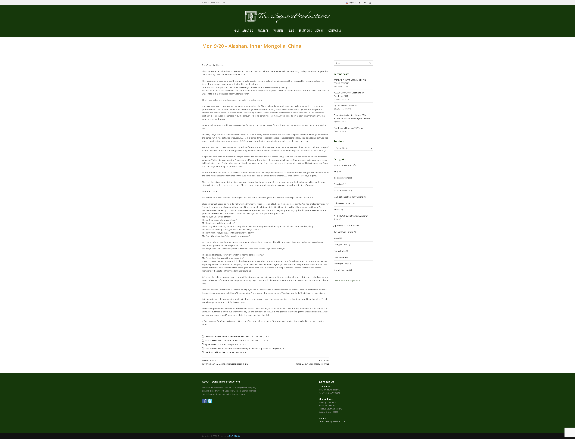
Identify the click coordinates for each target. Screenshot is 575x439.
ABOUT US (247, 31)
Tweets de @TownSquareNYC (347, 280)
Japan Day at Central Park (345, 225)
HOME (236, 31)
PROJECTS (263, 31)
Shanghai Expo (340, 244)
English (351, 2)
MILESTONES (305, 31)
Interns (337, 209)
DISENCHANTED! (341, 190)
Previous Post (225, 362)
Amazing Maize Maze (343, 165)
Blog (336, 171)
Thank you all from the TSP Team (219, 352)
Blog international (342, 177)
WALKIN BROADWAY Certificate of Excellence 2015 (227, 340)
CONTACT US (335, 31)
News (336, 238)
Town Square (340, 257)
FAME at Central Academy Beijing (348, 196)
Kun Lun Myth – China (343, 232)
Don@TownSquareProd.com (332, 421)
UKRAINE (319, 31)
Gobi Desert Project (342, 203)
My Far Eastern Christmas (216, 344)
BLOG (291, 31)
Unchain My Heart (342, 270)
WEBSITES (278, 31)
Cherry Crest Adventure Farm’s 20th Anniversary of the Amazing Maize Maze (239, 348)
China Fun (338, 184)
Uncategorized (340, 263)
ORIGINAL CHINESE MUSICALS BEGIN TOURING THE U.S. (229, 336)
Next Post (312, 362)
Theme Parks (340, 251)
